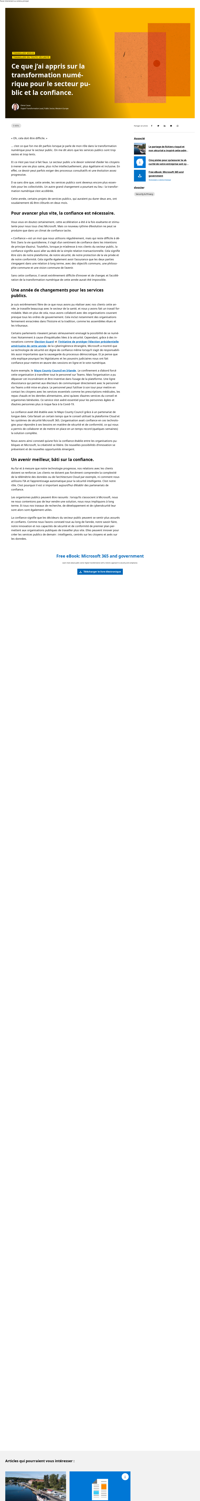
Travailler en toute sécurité (31, 57)
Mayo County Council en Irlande (55, 370)
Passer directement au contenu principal (14, 1)
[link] (100, 572)
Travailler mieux (23, 53)
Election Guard (44, 341)
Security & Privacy (144, 194)
